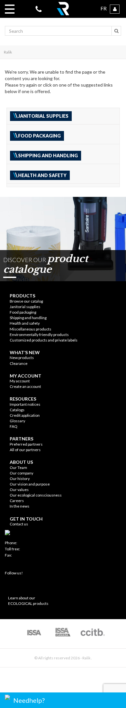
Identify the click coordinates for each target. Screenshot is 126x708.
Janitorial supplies (25, 306)
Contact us (19, 524)
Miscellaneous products (30, 329)
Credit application (25, 415)
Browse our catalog (26, 301)
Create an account (25, 386)
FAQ (13, 426)
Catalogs (17, 409)
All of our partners (25, 449)
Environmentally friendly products (39, 334)
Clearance (18, 363)
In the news (19, 506)
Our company (21, 473)
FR (103, 8)
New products (22, 357)
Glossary (17, 420)
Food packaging (23, 312)
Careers (17, 500)
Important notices (25, 404)
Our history (20, 478)
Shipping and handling (28, 317)
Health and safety (25, 323)
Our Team (18, 467)
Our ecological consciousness (36, 495)
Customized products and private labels (44, 340)
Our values (19, 489)
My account (20, 380)
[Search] (116, 31)
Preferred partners (26, 444)
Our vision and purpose (30, 484)
